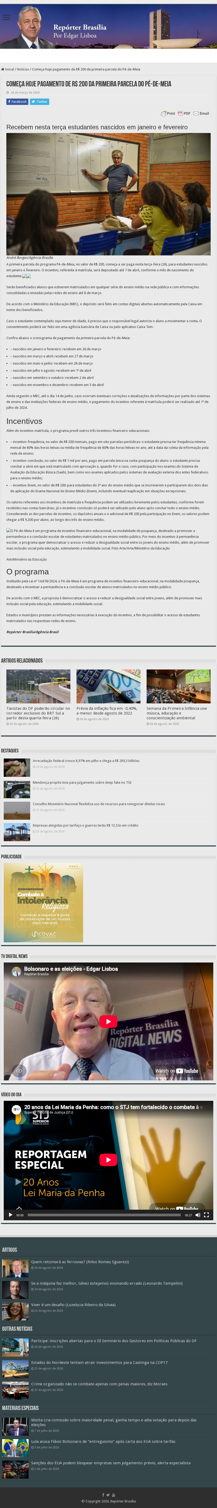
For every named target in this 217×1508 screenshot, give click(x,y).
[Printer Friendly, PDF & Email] (185, 113)
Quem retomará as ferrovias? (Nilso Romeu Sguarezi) (80, 1261)
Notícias (23, 69)
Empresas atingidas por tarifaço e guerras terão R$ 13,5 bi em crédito (85, 825)
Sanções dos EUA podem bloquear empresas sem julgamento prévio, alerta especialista (111, 1463)
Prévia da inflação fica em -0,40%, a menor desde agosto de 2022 (106, 711)
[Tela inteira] (206, 1215)
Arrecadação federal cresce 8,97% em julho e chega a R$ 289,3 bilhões (86, 761)
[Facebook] (103, 1495)
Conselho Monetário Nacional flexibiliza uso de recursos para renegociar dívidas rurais (99, 804)
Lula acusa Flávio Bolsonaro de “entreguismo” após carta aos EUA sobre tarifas (103, 1441)
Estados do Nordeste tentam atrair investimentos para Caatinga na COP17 (99, 1362)
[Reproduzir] (10, 1215)
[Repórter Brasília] (108, 27)
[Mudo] (198, 1215)
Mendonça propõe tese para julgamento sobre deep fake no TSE (82, 782)
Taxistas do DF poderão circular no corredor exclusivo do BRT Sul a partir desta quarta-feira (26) (38, 713)
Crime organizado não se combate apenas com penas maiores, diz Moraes (99, 1384)
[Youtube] (113, 1495)
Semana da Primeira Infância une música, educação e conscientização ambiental (177, 713)
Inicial (9, 69)
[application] (108, 1160)
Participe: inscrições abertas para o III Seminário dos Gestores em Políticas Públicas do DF (114, 1340)
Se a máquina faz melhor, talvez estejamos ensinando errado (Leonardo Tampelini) (107, 1283)
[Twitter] (108, 1495)
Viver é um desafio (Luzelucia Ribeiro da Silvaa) (73, 1304)
